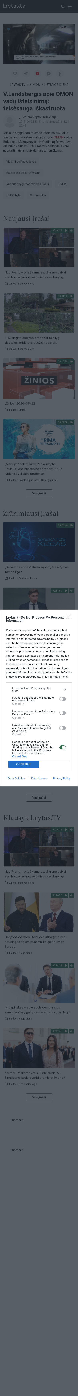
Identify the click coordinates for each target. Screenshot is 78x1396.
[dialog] (39, 698)
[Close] (70, 618)
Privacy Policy (61, 778)
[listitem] (39, 689)
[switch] (62, 699)
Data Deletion (16, 778)
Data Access (39, 778)
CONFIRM (23, 764)
